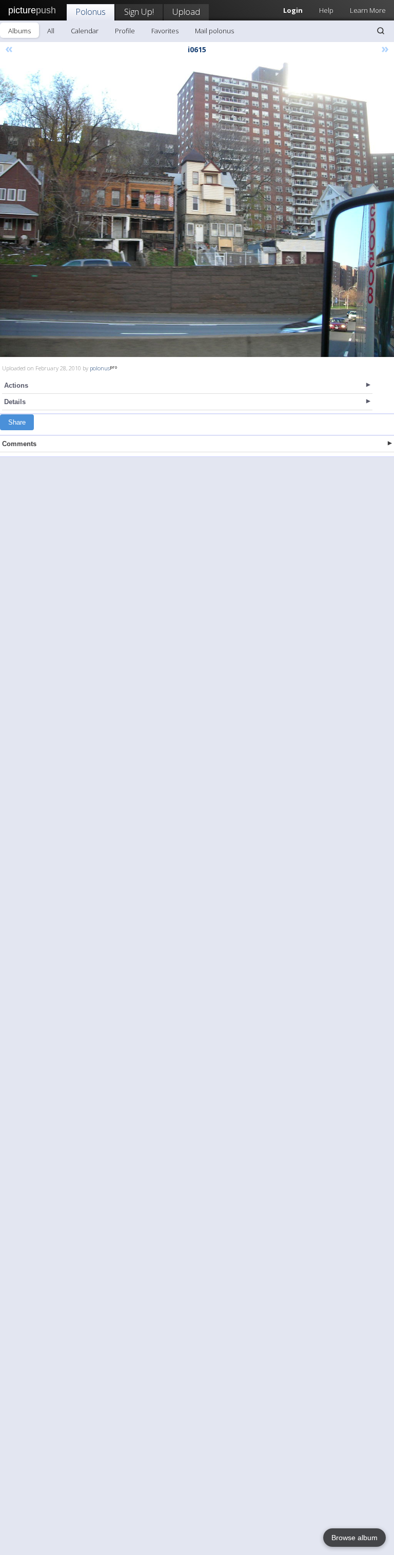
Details (15, 402)
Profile (125, 30)
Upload (186, 11)
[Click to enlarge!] (197, 209)
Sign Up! (139, 11)
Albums (19, 30)
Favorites (165, 30)
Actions (16, 385)
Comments (19, 444)
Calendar (84, 30)
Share (17, 422)
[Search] (380, 31)
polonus (100, 368)
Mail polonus (214, 30)
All (50, 30)
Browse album (354, 1537)
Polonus (90, 11)
